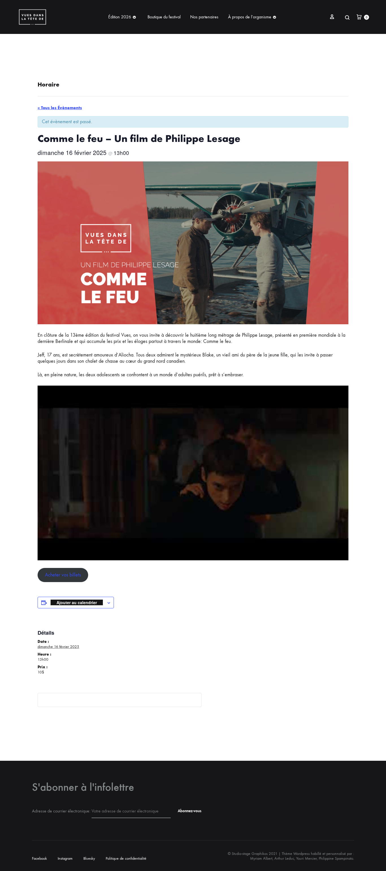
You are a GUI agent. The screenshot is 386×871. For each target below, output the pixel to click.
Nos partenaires (204, 17)
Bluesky (89, 858)
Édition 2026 (119, 17)
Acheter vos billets (63, 575)
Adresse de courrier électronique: (62, 811)
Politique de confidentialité (126, 858)
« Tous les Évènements (60, 107)
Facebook (39, 858)
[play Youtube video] (193, 473)
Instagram (65, 858)
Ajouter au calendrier (77, 602)
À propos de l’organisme (249, 17)
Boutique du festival (164, 17)
